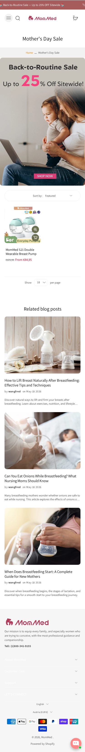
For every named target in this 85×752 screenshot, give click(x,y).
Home (29, 53)
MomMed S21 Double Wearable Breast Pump (21, 251)
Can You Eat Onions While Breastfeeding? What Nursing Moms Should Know (40, 478)
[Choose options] (35, 237)
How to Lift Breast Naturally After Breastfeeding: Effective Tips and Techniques (42, 383)
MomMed (47, 737)
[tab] (8, 240)
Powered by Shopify (43, 744)
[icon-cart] (75, 17)
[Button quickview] (35, 229)
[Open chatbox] (75, 743)
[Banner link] (42, 122)
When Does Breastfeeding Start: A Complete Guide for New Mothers (38, 574)
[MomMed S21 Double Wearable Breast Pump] (23, 225)
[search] (18, 17)
